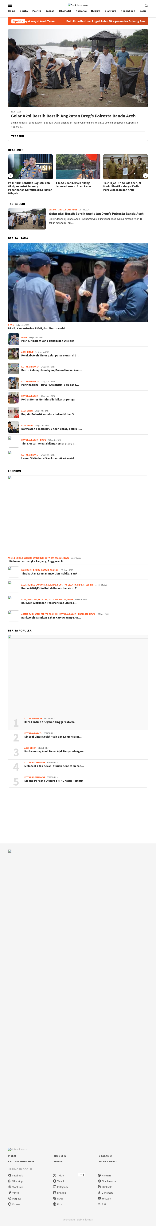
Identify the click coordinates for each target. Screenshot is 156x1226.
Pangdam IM (70, 584)
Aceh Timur (27, 352)
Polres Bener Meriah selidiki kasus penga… (49, 399)
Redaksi (58, 1161)
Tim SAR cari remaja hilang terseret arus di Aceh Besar (26, 184)
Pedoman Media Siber (21, 1161)
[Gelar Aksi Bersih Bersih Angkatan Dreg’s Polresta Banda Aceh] (78, 68)
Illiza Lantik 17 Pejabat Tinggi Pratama (49, 722)
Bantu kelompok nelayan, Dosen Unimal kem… (51, 370)
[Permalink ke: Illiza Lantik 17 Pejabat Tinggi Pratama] (78, 674)
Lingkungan (64, 209)
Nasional (51, 584)
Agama (24, 614)
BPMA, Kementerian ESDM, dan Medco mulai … (38, 328)
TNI (92, 584)
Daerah (53, 209)
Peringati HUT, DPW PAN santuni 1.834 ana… (50, 385)
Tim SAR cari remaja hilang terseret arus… (48, 443)
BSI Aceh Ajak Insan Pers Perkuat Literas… (48, 603)
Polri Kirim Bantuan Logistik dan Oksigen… (49, 341)
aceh (10, 558)
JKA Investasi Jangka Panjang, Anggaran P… (36, 561)
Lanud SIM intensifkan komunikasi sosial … (49, 458)
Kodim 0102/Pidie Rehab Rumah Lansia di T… (50, 588)
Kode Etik (59, 1156)
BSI (35, 599)
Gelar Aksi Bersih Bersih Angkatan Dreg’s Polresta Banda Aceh (73, 116)
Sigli (86, 584)
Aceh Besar (30, 748)
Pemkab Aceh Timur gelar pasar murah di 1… (50, 355)
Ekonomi (27, 558)
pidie (79, 584)
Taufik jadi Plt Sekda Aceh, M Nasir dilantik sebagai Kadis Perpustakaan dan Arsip (74, 186)
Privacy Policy (108, 1161)
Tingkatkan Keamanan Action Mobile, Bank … (50, 573)
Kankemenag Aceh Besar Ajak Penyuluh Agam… (55, 751)
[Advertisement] (78, 815)
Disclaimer (105, 1156)
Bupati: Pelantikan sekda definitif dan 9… (48, 414)
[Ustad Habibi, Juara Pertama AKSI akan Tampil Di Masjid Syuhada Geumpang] (125, 166)
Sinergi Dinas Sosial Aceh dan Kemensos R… (53, 736)
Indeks (12, 1156)
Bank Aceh (26, 570)
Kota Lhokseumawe (34, 762)
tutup (81, 1174)
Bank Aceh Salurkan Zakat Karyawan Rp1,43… (51, 617)
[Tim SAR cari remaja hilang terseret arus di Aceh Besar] (30, 166)
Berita (17, 558)
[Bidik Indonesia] (78, 5)
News (74, 209)
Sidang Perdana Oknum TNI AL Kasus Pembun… (55, 780)
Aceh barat (27, 410)
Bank (30, 599)
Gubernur (38, 558)
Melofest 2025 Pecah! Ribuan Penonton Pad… (54, 766)
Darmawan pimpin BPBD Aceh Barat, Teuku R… (51, 429)
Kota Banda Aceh (30, 366)
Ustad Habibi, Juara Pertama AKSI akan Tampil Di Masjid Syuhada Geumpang (125, 186)
